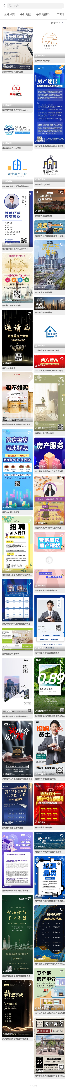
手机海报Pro (43, 14)
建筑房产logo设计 (42, 184)
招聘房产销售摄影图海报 (45, 778)
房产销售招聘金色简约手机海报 (15, 1039)
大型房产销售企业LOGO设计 (47, 350)
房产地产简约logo (42, 60)
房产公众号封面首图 (43, 312)
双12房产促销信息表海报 (12, 827)
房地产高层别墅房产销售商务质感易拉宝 (17, 976)
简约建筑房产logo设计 (11, 148)
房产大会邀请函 (8, 368)
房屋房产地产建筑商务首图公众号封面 (50, 236)
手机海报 (25, 14)
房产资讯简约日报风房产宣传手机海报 (50, 1076)
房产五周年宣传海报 (43, 292)
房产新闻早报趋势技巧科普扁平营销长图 (50, 146)
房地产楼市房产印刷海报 (12, 72)
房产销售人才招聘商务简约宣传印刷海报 (50, 901)
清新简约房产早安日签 (44, 433)
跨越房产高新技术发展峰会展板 (48, 851)
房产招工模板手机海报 (11, 305)
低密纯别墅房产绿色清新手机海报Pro (50, 716)
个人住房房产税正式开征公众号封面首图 (50, 370)
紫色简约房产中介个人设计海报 (48, 527)
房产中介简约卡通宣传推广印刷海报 (50, 1013)
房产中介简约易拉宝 (10, 512)
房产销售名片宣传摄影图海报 (47, 653)
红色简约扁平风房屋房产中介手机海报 (17, 424)
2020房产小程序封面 (43, 216)
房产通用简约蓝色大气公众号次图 (49, 471)
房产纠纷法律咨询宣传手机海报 (15, 890)
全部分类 (9, 14)
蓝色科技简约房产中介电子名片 (15, 249)
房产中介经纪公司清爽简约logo (15, 186)
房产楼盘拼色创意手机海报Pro (15, 716)
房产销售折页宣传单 (10, 653)
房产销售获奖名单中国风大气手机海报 (50, 964)
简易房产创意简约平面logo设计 (15, 110)
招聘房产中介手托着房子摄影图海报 (17, 779)
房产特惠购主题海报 (43, 827)
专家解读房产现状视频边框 (46, 590)
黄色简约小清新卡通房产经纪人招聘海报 (17, 575)
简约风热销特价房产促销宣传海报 (16, 623)
